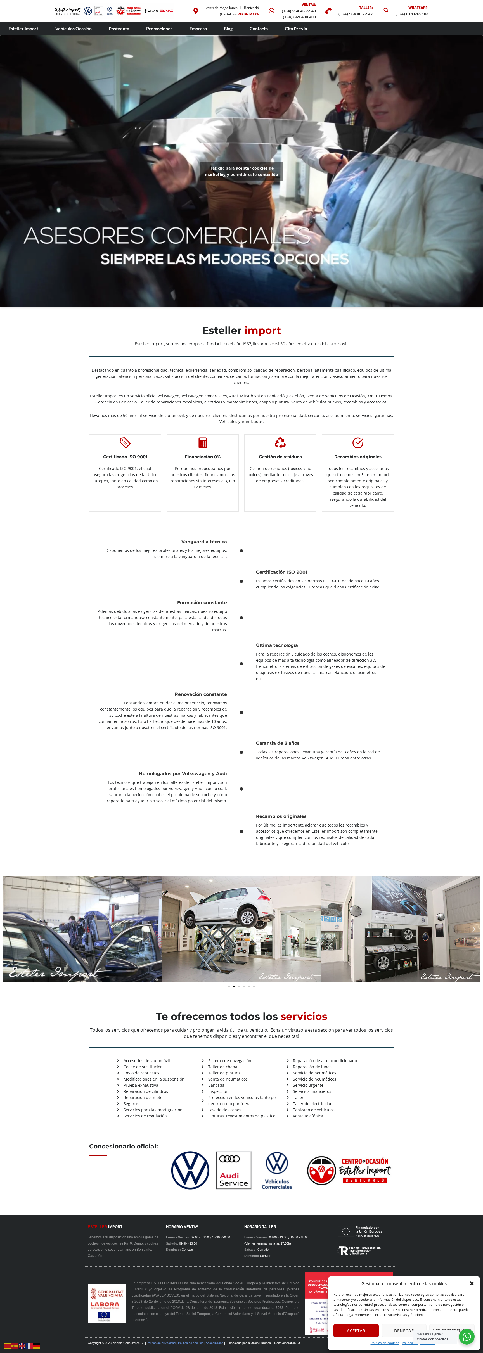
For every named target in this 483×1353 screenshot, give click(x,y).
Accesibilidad (214, 1343)
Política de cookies (385, 1342)
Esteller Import (23, 28)
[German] (37, 1345)
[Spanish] (15, 1345)
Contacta (259, 28)
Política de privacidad (161, 1343)
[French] (29, 1345)
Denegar (404, 1330)
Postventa (119, 28)
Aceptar (356, 1330)
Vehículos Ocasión (73, 28)
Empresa (198, 28)
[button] (472, 1283)
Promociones (159, 28)
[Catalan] (7, 1345)
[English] (22, 1345)
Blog (228, 28)
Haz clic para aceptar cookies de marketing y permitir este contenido (241, 171)
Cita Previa (296, 28)
